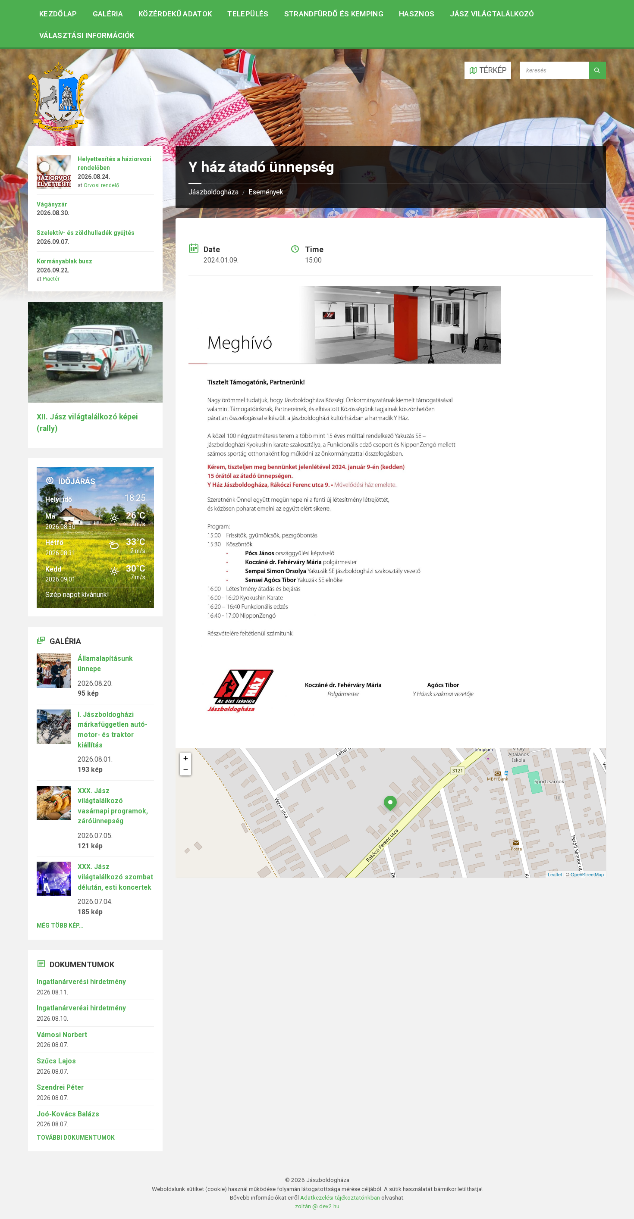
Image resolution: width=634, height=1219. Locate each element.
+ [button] (185, 758)
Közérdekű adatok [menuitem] (175, 13)
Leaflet (555, 874)
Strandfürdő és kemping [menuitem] (333, 13)
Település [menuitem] (247, 13)
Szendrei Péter (60, 1087)
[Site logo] (58, 128)
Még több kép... (60, 925)
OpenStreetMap (587, 874)
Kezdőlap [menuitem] (58, 13)
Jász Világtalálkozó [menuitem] (492, 13)
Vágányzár (52, 204)
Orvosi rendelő (101, 185)
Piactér (51, 279)
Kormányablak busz (64, 261)
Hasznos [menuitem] (416, 13)
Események (265, 192)
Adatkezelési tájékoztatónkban (340, 1197)
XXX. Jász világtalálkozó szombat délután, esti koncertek (115, 877)
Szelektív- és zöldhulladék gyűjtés (86, 232)
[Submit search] (597, 70)
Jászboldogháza (213, 192)
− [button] (185, 769)
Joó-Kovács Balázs (68, 1114)
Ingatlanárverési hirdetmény (81, 982)
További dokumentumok (76, 1137)
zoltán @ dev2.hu (317, 1206)
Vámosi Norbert (62, 1035)
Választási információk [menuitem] (86, 35)
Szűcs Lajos (56, 1061)
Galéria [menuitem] (108, 13)
